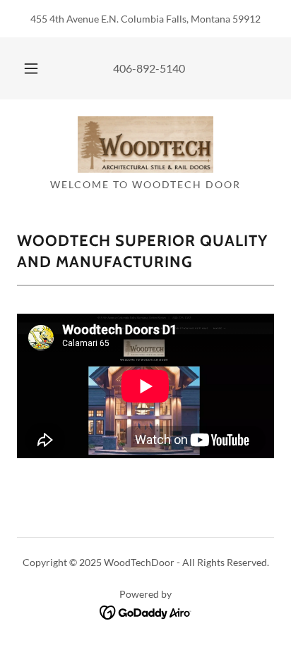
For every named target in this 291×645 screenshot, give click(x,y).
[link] (145, 144)
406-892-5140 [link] (149, 68)
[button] (31, 68)
